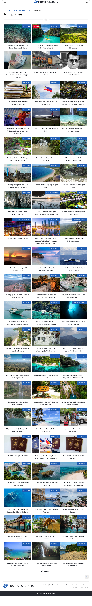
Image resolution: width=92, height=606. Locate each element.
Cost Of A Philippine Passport (18, 456)
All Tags (87, 587)
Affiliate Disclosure (76, 585)
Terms (58, 585)
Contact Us (86, 585)
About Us (45, 585)
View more (45, 571)
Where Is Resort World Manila (18, 238)
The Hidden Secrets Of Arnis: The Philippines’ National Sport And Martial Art (17, 131)
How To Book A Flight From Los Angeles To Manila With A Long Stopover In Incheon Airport (46, 241)
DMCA (81, 587)
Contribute (52, 585)
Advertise (75, 587)
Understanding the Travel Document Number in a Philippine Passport (17, 74)
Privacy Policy (65, 585)
